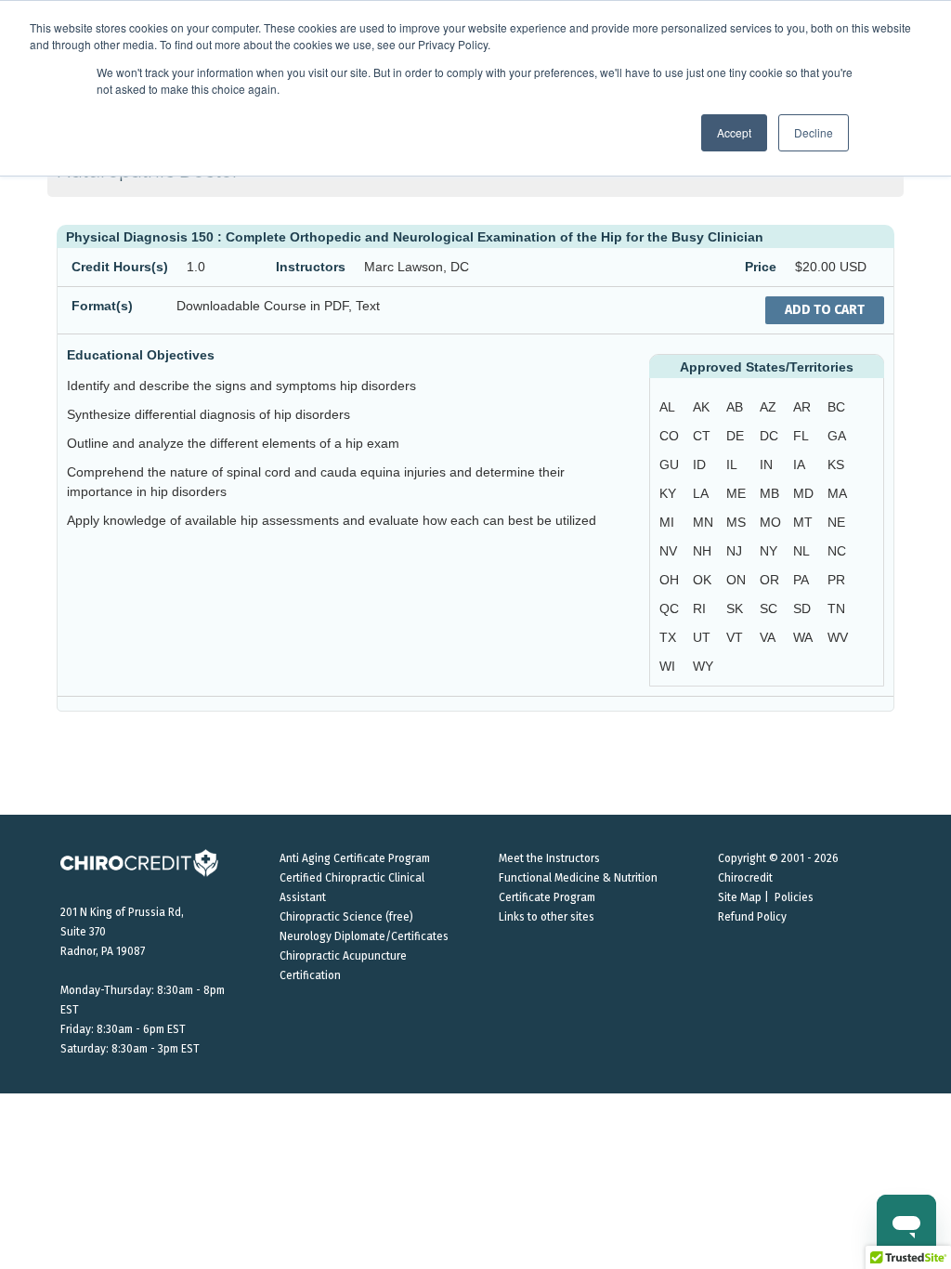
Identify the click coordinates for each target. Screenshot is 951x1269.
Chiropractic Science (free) (346, 916)
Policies (794, 897)
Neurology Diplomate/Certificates (364, 936)
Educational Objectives (141, 354)
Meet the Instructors (549, 858)
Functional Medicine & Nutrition (578, 877)
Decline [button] (813, 132)
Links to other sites (546, 916)
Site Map (740, 897)
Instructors (310, 266)
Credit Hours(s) (120, 266)
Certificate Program (547, 897)
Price (760, 266)
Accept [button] (734, 132)
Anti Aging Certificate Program (355, 858)
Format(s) (102, 305)
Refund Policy (752, 916)
